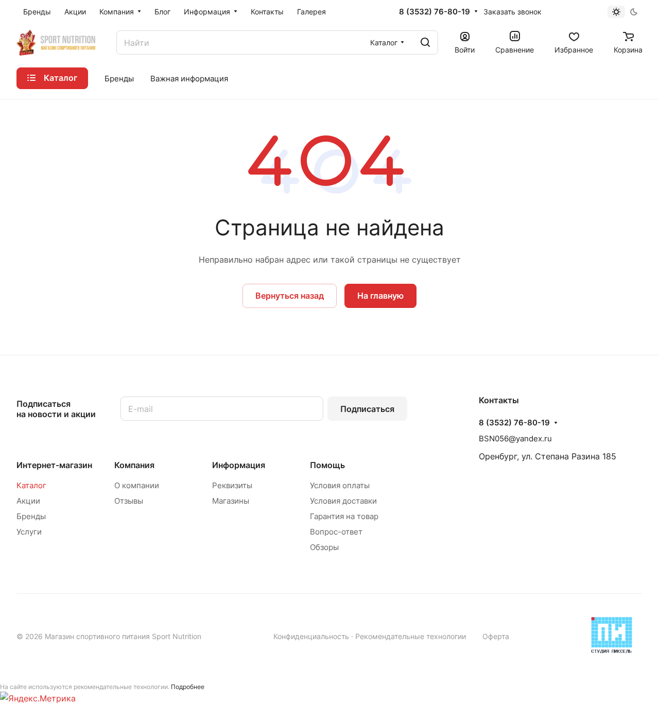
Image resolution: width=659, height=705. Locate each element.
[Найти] (425, 42)
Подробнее (187, 687)
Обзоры (324, 547)
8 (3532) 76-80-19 (434, 11)
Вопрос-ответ (336, 532)
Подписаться (367, 409)
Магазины (230, 501)
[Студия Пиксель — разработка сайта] (612, 635)
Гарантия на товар (344, 516)
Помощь (327, 465)
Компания (134, 465)
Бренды (31, 516)
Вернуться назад (289, 295)
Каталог (31, 485)
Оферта (495, 636)
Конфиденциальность (311, 636)
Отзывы (128, 501)
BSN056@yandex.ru (515, 438)
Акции (28, 501)
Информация (238, 465)
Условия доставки (343, 501)
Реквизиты (232, 485)
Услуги (29, 532)
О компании (136, 485)
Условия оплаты (340, 485)
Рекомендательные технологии (410, 636)
